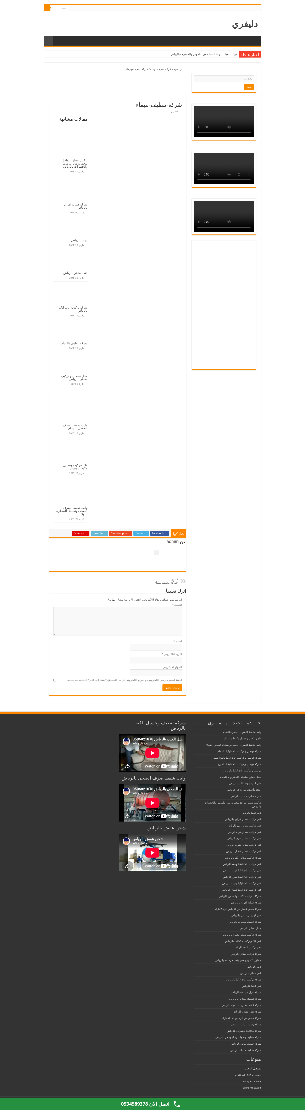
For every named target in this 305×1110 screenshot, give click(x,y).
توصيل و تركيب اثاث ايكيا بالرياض (242, 770)
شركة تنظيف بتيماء (161, 69)
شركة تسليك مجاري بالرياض (245, 998)
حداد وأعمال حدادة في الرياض (244, 789)
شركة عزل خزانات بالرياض (246, 992)
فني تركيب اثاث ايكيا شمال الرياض (241, 889)
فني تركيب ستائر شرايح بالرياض (243, 819)
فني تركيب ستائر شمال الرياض (243, 851)
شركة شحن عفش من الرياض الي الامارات (237, 909)
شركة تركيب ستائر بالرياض (246, 953)
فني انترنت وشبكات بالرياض (245, 783)
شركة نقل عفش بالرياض (247, 1011)
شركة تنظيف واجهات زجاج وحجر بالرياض (238, 1037)
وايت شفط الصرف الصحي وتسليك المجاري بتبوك (72, 511)
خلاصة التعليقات (252, 1081)
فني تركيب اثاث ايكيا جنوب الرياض (241, 883)
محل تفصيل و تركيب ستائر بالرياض (74, 377)
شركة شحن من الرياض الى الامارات (241, 1018)
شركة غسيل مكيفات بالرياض (244, 921)
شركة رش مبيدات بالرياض (246, 1024)
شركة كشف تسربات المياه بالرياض (241, 1005)
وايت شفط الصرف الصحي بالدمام (75, 426)
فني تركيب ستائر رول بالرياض (244, 825)
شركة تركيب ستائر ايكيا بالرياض (243, 857)
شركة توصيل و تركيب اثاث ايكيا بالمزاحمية (237, 757)
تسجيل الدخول (252, 1068)
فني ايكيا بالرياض (251, 985)
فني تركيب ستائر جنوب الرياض (243, 844)
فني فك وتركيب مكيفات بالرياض (243, 941)
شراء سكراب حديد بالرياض (246, 796)
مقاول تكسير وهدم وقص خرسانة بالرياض (238, 960)
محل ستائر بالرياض (250, 928)
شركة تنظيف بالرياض (74, 343)
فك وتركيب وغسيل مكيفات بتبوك (75, 466)
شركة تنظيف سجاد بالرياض (245, 1050)
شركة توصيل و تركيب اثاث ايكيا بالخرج (239, 764)
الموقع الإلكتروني (172, 667)
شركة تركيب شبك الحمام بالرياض (242, 934)
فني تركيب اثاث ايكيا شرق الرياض (242, 876)
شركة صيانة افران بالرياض (76, 206)
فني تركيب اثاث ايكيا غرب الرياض (242, 870)
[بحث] (47, 8)
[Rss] (72, 8)
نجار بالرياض (79, 240)
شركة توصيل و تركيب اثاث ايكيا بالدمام (239, 751)
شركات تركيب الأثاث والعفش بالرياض (240, 896)
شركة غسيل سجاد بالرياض (246, 1043)
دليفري (245, 24)
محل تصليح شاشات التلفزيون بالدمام (240, 776)
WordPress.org (252, 1087)
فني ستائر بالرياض (75, 273)
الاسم (177, 641)
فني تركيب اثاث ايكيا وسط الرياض (242, 864)
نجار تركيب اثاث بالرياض (247, 947)
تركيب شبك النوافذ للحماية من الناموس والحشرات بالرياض (204, 54)
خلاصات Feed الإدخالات (248, 1074)
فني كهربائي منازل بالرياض (246, 915)
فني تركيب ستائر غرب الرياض (244, 832)
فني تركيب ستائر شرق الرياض (244, 838)
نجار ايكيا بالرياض (251, 812)
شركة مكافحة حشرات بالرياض (244, 1030)
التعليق (177, 604)
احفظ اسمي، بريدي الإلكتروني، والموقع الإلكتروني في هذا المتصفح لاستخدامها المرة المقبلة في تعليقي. (124, 679)
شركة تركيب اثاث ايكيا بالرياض (73, 309)
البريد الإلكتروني (172, 654)
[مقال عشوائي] (48, 41)
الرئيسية (179, 69)
